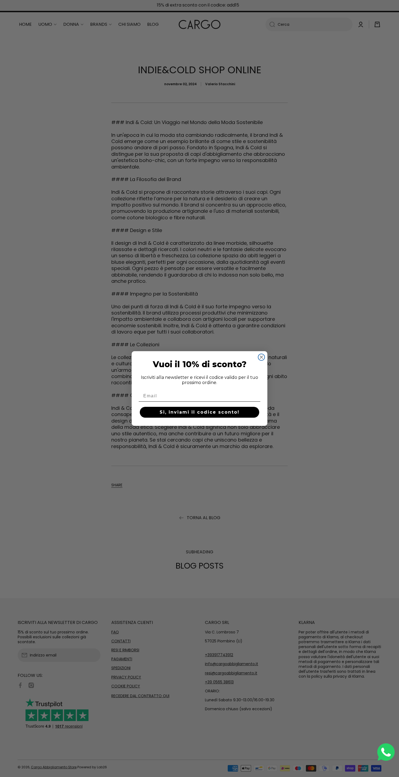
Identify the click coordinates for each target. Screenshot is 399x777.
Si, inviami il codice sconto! (199, 412)
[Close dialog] (261, 357)
